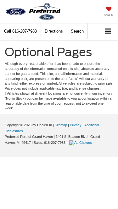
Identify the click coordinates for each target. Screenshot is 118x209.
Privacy (75, 125)
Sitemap (61, 125)
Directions (54, 31)
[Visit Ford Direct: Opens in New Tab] (81, 142)
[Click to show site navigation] (108, 31)
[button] (20, 31)
